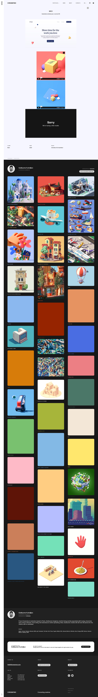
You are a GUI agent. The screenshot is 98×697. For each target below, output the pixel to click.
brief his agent (85, 646)
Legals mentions (71, 688)
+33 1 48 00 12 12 (20, 674)
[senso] (1, 3)
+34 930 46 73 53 (20, 678)
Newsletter (73, 665)
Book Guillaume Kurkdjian (86, 171)
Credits (69, 692)
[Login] (93, 3)
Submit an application (44, 665)
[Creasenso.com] (11, 3)
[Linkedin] (72, 675)
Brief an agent (42, 675)
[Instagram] (90, 3)
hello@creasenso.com (14, 664)
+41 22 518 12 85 (20, 677)
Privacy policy (70, 690)
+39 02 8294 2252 (21, 679)
